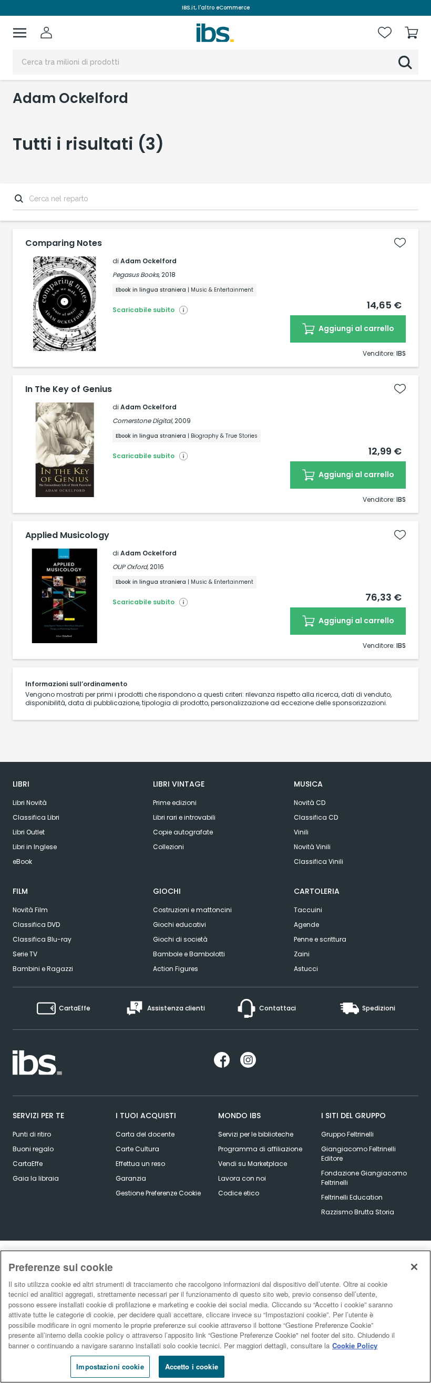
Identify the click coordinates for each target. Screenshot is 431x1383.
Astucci (306, 968)
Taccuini (308, 909)
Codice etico (238, 1193)
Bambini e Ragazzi (43, 968)
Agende (306, 924)
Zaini (302, 953)
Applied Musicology (67, 535)
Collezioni (168, 846)
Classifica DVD (36, 924)
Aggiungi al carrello (355, 328)
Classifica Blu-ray (42, 939)
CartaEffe (28, 1163)
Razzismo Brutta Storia (357, 1211)
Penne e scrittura (320, 939)
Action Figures (175, 968)
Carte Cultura (137, 1148)
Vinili (301, 832)
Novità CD (309, 802)
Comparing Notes (63, 243)
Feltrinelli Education (352, 1197)
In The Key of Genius (68, 389)
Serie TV (25, 953)
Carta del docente (145, 1134)
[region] (215, 1316)
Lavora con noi (242, 1178)
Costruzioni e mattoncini (192, 909)
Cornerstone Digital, (142, 420)
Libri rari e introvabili (184, 817)
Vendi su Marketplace (252, 1163)
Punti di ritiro (32, 1134)
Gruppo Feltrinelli (347, 1134)
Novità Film (30, 909)
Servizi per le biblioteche (255, 1134)
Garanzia (131, 1178)
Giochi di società (180, 939)
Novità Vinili (312, 846)
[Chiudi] (414, 1266)
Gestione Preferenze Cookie (158, 1193)
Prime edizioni (175, 802)
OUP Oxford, (130, 566)
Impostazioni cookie (109, 1366)
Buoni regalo (33, 1148)
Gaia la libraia (36, 1178)
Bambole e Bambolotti (189, 953)
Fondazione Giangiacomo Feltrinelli (364, 1178)
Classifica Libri (36, 817)
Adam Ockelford (148, 260)
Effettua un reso (140, 1163)
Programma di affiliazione (260, 1148)
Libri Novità (30, 802)
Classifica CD (316, 817)
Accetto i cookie (191, 1366)
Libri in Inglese (35, 846)
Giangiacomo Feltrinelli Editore (358, 1153)
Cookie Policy (354, 1345)
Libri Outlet (29, 832)
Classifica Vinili (318, 861)
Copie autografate (183, 832)
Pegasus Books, (136, 274)
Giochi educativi (179, 924)
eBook (22, 861)
